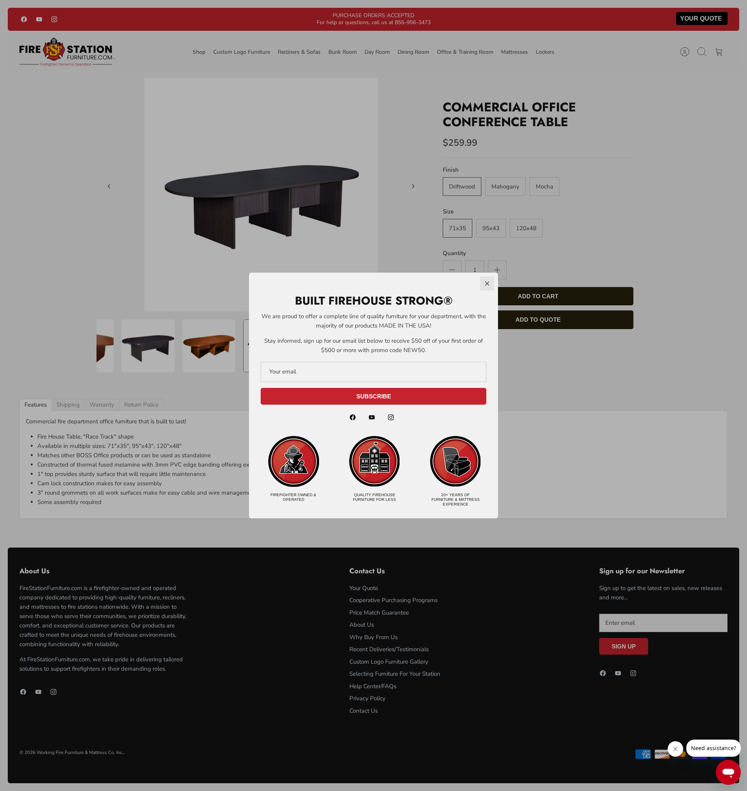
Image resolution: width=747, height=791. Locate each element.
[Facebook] (352, 417)
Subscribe (373, 396)
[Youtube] (371, 417)
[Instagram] (390, 417)
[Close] (487, 284)
